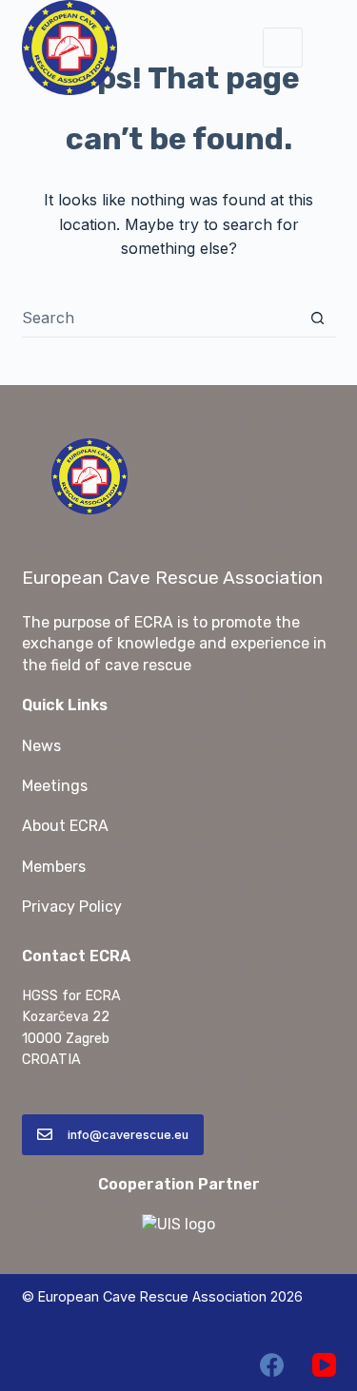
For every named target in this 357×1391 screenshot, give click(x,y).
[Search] (329, 48)
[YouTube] (324, 1365)
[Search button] (317, 318)
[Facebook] (272, 1365)
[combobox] (160, 318)
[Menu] (283, 48)
